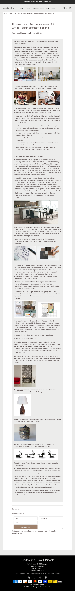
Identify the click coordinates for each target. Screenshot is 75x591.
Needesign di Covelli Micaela (37, 559)
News (10, 13)
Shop (21, 8)
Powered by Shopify (37, 585)
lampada (20, 390)
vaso (17, 419)
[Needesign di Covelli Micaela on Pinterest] (45, 578)
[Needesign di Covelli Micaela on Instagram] (40, 578)
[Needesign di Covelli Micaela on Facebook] (35, 578)
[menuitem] (22, 8)
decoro (18, 356)
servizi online (39, 335)
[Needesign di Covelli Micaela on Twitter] (29, 578)
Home (5, 13)
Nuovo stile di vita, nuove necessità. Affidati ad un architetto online (34, 13)
